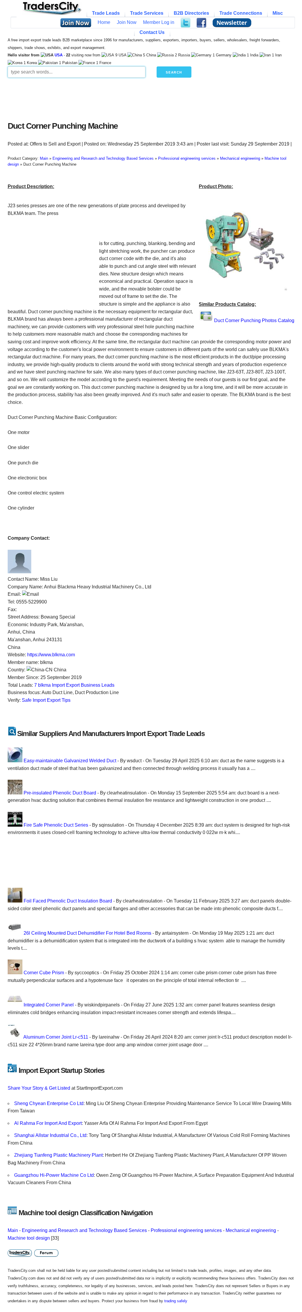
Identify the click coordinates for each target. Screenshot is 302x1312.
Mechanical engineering (251, 1230)
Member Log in (158, 22)
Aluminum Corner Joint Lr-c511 (55, 1037)
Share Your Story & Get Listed (39, 1088)
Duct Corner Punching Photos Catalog (254, 320)
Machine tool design (29, 1238)
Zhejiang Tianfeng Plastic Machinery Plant (58, 1155)
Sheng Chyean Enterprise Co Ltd (48, 1103)
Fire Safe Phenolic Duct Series (56, 825)
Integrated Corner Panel (49, 1004)
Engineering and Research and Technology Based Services (84, 1230)
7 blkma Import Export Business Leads (74, 685)
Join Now (127, 22)
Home (104, 22)
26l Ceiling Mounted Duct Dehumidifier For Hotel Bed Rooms (87, 933)
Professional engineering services (186, 1230)
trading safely (175, 1301)
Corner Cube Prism (44, 972)
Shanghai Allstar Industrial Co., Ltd (50, 1135)
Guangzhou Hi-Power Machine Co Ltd (54, 1175)
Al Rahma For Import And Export (48, 1123)
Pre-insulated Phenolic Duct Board (60, 792)
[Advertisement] (151, 98)
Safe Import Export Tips (46, 700)
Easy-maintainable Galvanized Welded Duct (70, 760)
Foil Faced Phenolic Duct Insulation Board (68, 900)
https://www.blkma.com (51, 654)
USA (59, 55)
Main (13, 1230)
